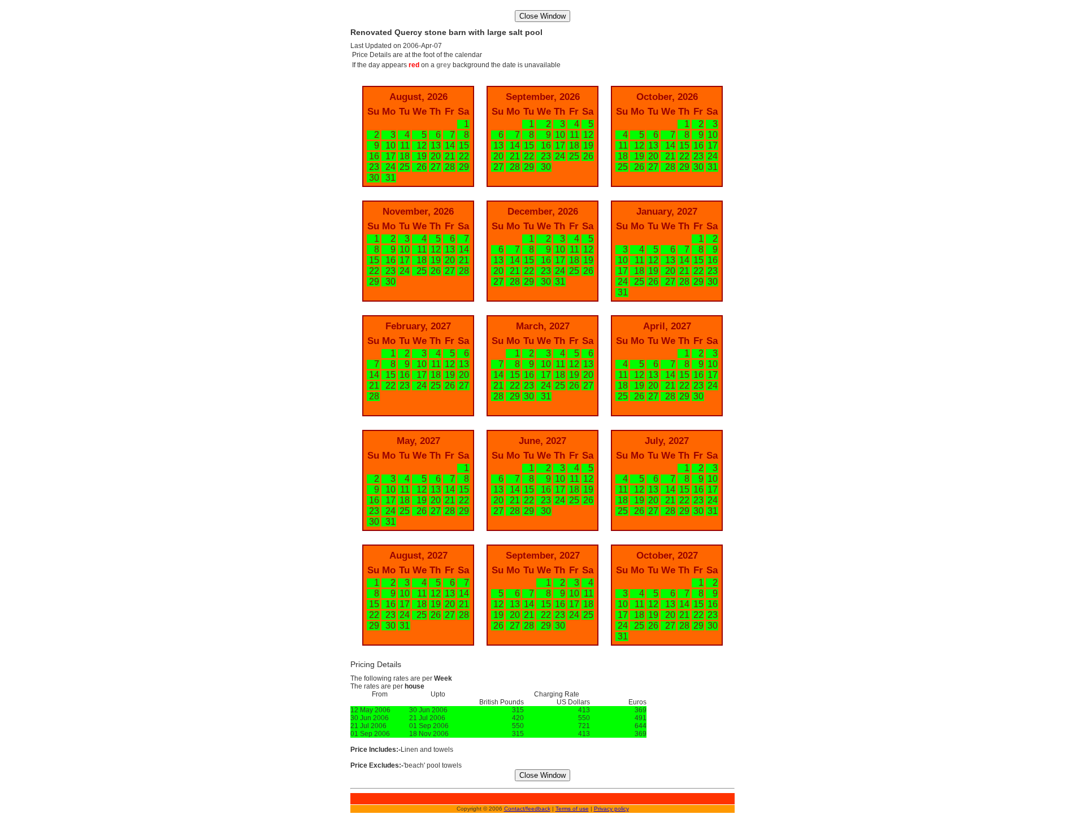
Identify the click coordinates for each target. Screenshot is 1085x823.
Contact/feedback (527, 808)
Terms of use (572, 808)
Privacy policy (611, 808)
